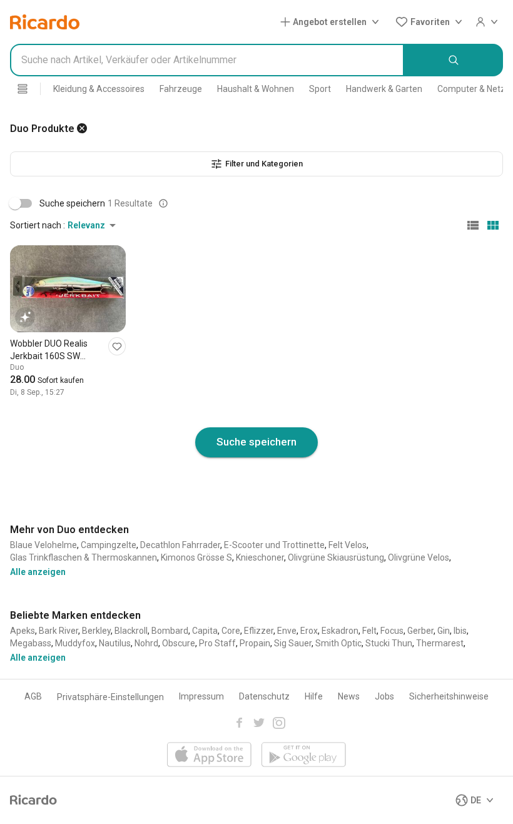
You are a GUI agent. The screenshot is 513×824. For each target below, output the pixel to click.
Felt (369, 631)
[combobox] (207, 60)
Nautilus (115, 643)
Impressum (201, 696)
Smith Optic (338, 643)
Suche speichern (256, 441)
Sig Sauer (293, 643)
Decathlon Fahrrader (180, 545)
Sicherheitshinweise (449, 696)
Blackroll (131, 631)
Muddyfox (75, 643)
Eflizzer (258, 631)
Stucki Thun (388, 643)
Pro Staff (217, 643)
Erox (309, 631)
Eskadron (340, 631)
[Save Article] (117, 346)
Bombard (169, 631)
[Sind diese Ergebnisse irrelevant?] (163, 203)
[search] (453, 60)
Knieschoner (260, 557)
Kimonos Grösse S (196, 557)
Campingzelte (108, 545)
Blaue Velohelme (43, 545)
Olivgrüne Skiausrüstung (336, 557)
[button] (332, 22)
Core (230, 631)
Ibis (460, 631)
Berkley (96, 631)
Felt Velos (347, 545)
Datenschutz (264, 696)
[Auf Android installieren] (304, 755)
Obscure (178, 643)
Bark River (58, 631)
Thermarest (440, 643)
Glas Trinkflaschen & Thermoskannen (83, 557)
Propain (255, 643)
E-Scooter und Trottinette (274, 545)
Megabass (30, 643)
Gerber (420, 631)
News (349, 696)
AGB (33, 696)
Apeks (22, 631)
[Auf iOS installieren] (209, 755)
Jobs (384, 696)
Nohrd (146, 643)
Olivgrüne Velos (418, 557)
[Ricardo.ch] (44, 21)
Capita (205, 631)
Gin (443, 631)
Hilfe (314, 696)
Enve (287, 631)
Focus (392, 631)
